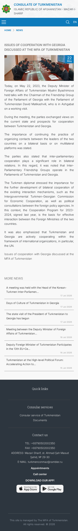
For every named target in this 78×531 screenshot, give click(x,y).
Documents (40, 420)
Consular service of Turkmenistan (40, 415)
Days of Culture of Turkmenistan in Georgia (32, 303)
